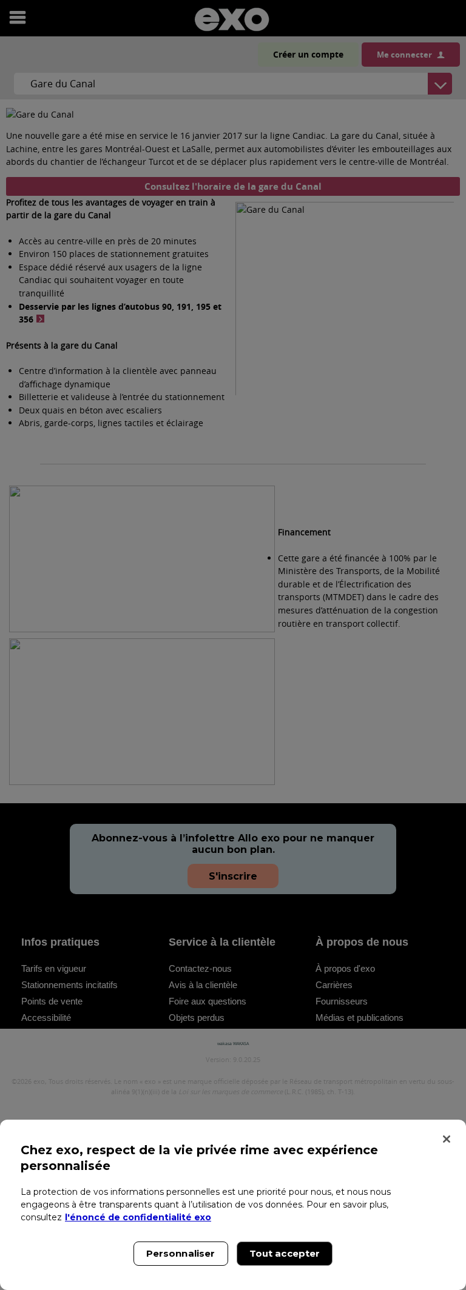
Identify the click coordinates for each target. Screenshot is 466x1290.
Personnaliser (180, 1253)
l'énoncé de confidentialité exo (138, 1217)
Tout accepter (284, 1253)
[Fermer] (446, 1139)
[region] (233, 1205)
